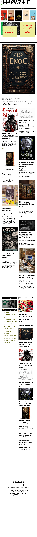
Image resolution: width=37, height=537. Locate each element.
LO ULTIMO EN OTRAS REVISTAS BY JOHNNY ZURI (9, 310)
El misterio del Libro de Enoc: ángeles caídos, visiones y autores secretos (27, 28)
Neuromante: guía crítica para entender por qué (9, 30)
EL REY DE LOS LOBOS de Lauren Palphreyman (25, 422)
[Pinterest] (17, 482)
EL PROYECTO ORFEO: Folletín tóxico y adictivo (9, 255)
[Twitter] (13, 482)
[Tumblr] (21, 482)
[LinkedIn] (18, 482)
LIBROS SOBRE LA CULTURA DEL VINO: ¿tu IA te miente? (25, 235)
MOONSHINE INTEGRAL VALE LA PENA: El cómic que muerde (10, 136)
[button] (32, 298)
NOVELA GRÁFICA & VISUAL (13, 139)
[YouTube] (20, 482)
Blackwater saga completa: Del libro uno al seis (26, 204)
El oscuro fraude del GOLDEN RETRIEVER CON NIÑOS (10, 342)
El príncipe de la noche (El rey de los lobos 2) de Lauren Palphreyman (25, 403)
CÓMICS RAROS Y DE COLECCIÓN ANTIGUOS (25, 315)
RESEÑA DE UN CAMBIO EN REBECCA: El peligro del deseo (27, 278)
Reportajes (11, 99)
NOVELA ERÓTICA (28, 281)
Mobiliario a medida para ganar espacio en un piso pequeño (10, 314)
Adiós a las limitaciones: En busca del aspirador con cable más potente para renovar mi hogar (10, 321)
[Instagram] (15, 482)
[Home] (23, 482)
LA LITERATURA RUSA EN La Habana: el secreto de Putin (26, 123)
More (3, 105)
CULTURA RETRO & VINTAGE (30, 126)
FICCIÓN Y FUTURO (28, 170)
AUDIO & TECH (29, 498)
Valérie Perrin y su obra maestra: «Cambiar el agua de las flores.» (9, 211)
